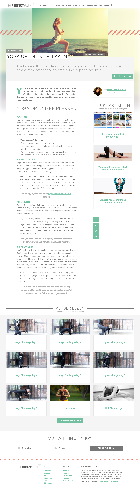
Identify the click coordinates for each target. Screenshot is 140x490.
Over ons (47, 471)
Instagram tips (67, 481)
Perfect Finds (92, 5)
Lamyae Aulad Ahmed (116, 90)
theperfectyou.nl (21, 4)
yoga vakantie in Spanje (59, 193)
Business (82, 5)
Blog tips (65, 478)
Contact (47, 473)
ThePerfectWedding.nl (105, 481)
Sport (58, 5)
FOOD (51, 5)
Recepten (65, 473)
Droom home (66, 5)
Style (75, 5)
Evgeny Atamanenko (98, 54)
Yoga (20, 51)
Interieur (65, 471)
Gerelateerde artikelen (69, 420)
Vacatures (48, 478)
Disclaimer (48, 483)
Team (46, 481)
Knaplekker (44, 5)
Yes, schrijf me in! (105, 448)
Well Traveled (104, 5)
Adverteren (48, 476)
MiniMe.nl (115, 481)
